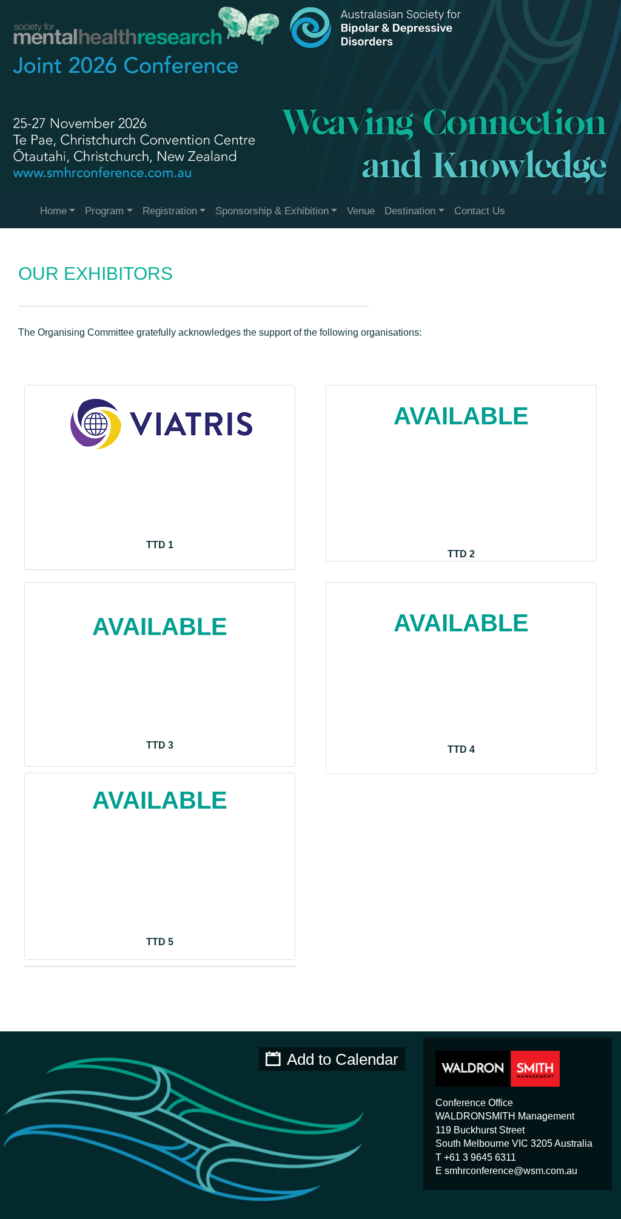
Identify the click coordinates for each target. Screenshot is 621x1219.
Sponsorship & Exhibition (272, 211)
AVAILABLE (461, 415)
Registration (170, 211)
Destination (409, 211)
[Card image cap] (461, 589)
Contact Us (479, 211)
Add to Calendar (342, 1059)
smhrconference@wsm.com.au (511, 1171)
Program (104, 211)
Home (53, 211)
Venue (361, 211)
